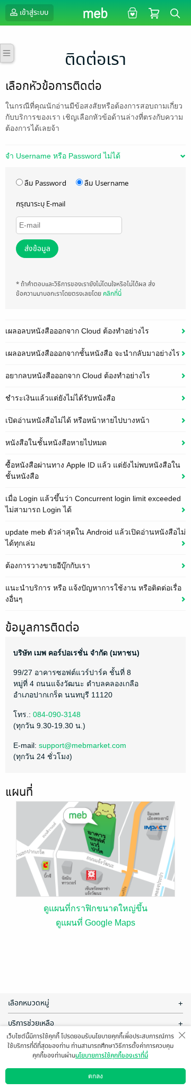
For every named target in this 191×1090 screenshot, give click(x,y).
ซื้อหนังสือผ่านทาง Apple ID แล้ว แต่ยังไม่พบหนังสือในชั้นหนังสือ (92, 470)
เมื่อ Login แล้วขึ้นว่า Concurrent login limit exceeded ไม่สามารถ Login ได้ (93, 504)
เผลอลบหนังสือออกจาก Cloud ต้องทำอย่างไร (77, 331)
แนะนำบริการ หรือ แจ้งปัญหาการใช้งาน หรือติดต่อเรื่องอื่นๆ (93, 593)
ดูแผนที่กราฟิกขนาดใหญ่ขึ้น (95, 908)
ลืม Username (105, 183)
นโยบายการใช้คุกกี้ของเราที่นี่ (111, 1055)
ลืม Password (44, 183)
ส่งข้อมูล (37, 248)
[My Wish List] (131, 12)
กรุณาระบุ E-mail (40, 204)
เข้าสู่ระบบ (34, 12)
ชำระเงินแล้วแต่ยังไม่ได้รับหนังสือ (60, 398)
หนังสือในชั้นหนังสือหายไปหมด (56, 442)
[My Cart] (154, 12)
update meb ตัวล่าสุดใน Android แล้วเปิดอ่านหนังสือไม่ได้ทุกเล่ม (95, 537)
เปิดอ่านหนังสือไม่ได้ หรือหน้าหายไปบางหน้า (77, 420)
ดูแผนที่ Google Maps (95, 922)
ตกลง (95, 1076)
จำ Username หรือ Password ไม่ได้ (62, 156)
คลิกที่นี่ (112, 293)
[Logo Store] (96, 12)
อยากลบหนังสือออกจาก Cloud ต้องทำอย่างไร (77, 375)
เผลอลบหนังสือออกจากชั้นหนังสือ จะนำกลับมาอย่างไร (92, 353)
